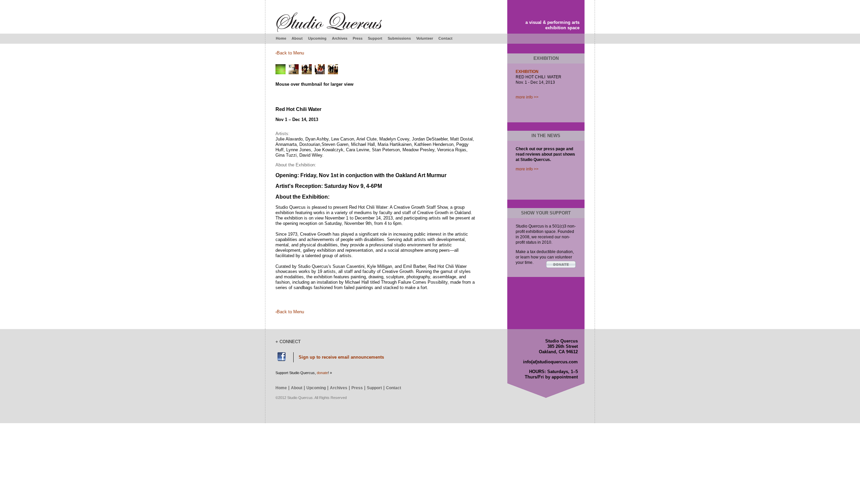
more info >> (527, 97)
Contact (445, 38)
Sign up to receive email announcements (341, 357)
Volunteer (424, 38)
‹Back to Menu (289, 52)
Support (375, 38)
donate (322, 373)
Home (281, 38)
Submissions (399, 38)
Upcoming (317, 38)
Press (357, 38)
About (297, 38)
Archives (339, 38)
